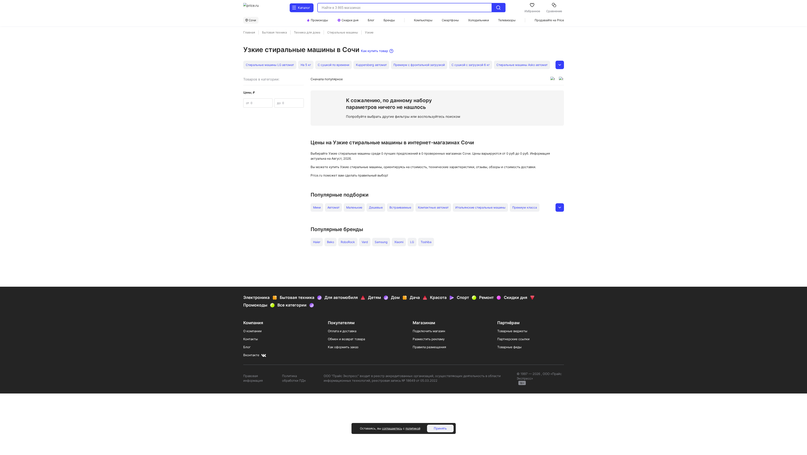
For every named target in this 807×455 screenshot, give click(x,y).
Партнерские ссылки (513, 339)
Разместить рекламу (429, 339)
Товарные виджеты (512, 331)
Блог (247, 347)
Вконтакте (251, 355)
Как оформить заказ (343, 347)
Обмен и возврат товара (346, 339)
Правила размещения (429, 347)
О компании (252, 331)
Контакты (250, 339)
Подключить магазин (429, 331)
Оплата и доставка (342, 331)
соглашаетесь (392, 428)
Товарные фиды (509, 347)
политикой (413, 428)
